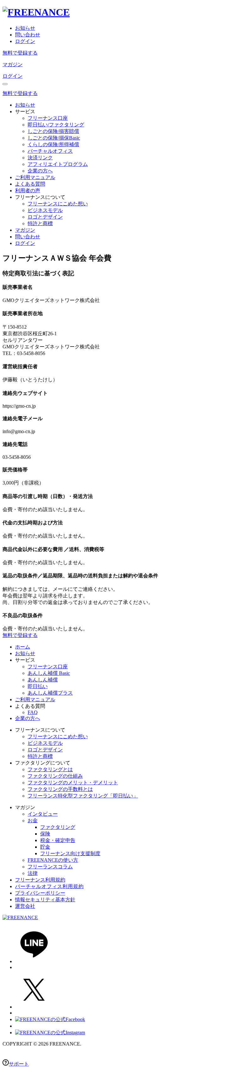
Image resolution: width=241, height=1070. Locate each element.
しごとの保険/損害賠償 (53, 131)
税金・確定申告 (57, 840)
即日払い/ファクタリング (56, 124)
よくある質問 (30, 184)
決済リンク (40, 157)
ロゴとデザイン (45, 217)
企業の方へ (40, 170)
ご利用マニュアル (35, 177)
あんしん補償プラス (50, 693)
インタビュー (43, 814)
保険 (45, 833)
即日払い (38, 686)
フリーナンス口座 (48, 118)
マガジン (13, 64)
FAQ (33, 712)
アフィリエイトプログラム (58, 164)
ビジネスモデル (45, 210)
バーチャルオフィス (50, 151)
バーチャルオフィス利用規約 (49, 886)
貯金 (45, 847)
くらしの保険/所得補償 (53, 144)
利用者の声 (27, 190)
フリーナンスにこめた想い (58, 203)
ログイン (25, 41)
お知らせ (25, 28)
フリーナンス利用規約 (40, 879)
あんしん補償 (43, 679)
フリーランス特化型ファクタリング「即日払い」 (83, 795)
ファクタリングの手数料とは (60, 789)
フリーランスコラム (50, 866)
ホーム (22, 646)
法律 (33, 873)
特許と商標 (40, 223)
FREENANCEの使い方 (53, 860)
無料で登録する (20, 53)
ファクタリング (57, 827)
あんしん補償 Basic (49, 673)
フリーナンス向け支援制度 (70, 853)
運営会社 (25, 906)
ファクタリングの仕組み (55, 776)
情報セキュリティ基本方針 (45, 899)
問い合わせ (27, 34)
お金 (33, 820)
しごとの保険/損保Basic (54, 137)
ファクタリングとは (50, 769)
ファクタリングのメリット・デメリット (73, 782)
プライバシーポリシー (40, 893)
